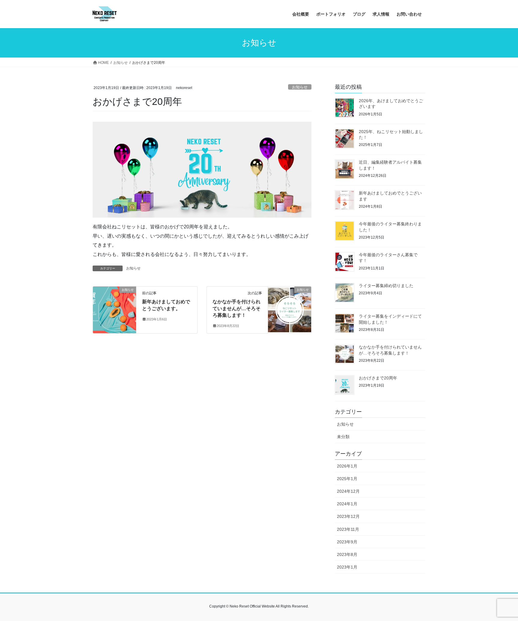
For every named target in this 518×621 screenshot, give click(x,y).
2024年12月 (348, 491)
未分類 (343, 436)
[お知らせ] (114, 308)
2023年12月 (348, 516)
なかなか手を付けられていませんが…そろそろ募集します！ (236, 308)
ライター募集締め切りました (386, 285)
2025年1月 (347, 478)
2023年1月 (347, 567)
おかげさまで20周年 (378, 378)
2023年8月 (347, 554)
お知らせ (300, 87)
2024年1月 (347, 503)
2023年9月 (347, 541)
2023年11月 (348, 529)
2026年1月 (347, 466)
